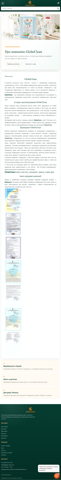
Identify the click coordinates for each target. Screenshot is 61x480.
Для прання (4, 426)
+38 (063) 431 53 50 (6, 462)
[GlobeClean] (30, 3)
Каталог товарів (5, 445)
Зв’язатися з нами (30, 64)
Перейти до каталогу (13, 64)
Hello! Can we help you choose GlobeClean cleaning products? (48, 468)
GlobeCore (37, 120)
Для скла (3, 433)
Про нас (3, 450)
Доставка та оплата (6, 452)
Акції (2, 448)
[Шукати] (58, 8)
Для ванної (4, 431)
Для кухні (4, 429)
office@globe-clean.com (7, 465)
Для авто (3, 438)
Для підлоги (4, 436)
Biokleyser (8, 182)
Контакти (3, 455)
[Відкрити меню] (2, 3)
